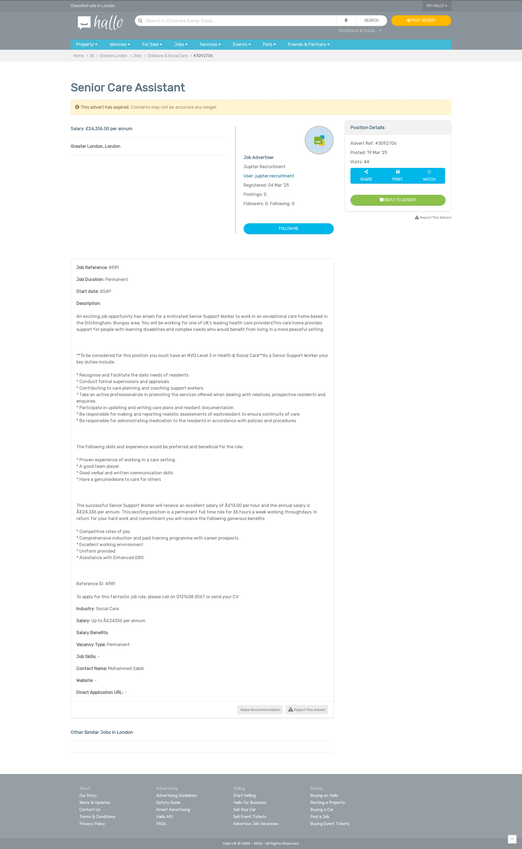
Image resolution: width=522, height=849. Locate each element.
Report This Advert (309, 710)
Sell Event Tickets (249, 816)
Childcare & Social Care (167, 56)
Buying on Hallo (324, 795)
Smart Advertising (173, 809)
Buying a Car (321, 809)
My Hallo (436, 6)
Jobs (137, 56)
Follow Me (289, 228)
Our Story (88, 795)
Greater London (113, 56)
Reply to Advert (400, 200)
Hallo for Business (249, 802)
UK (91, 56)
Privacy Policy (92, 823)
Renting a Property (327, 802)
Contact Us (90, 809)
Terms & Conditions (97, 816)
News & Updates (94, 802)
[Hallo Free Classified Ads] (101, 22)
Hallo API (164, 816)
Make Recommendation (260, 710)
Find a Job (319, 816)
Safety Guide (168, 802)
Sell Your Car (244, 809)
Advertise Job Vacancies (256, 823)
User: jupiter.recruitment (269, 175)
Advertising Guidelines (176, 795)
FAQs (161, 823)
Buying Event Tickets (330, 823)
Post (423, 20)
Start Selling (244, 795)
